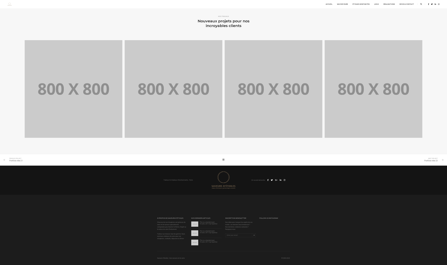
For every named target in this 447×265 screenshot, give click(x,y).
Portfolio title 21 (16, 161)
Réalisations (389, 4)
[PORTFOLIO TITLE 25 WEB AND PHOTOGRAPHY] (273, 89)
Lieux (376, 4)
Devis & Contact (407, 4)
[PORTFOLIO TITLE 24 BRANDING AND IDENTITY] (373, 89)
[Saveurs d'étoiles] (10, 4)
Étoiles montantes (361, 4)
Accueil (329, 4)
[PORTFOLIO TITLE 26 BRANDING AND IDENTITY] (173, 89)
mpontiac (214, 224)
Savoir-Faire (342, 4)
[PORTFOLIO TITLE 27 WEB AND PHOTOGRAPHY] (73, 89)
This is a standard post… (208, 222)
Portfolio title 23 (431, 161)
